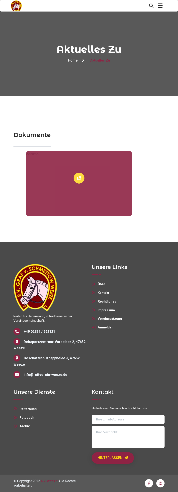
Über (101, 284)
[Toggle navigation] (160, 5)
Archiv (25, 426)
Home (72, 60)
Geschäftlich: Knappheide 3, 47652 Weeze (46, 361)
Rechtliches (107, 301)
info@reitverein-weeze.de (45, 375)
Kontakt (103, 293)
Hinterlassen (110, 458)
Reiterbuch (28, 409)
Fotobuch (27, 418)
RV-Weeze (49, 481)
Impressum (106, 310)
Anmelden (106, 327)
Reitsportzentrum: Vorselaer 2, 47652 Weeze (49, 345)
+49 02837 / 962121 (39, 332)
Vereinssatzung (110, 319)
